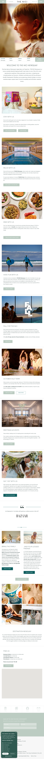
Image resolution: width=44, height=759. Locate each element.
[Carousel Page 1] (17, 527)
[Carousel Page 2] (18, 527)
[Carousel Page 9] (24, 527)
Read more (9, 738)
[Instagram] (21, 603)
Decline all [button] (12, 753)
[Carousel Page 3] (19, 527)
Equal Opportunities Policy (23, 756)
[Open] (12, 594)
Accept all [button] (5, 753)
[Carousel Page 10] (25, 527)
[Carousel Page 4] (20, 527)
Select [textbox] (28, 60)
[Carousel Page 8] (23, 527)
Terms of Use (33, 756)
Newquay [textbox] (3, 60)
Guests (20, 58)
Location (3, 58)
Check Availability (39, 59)
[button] (22, 682)
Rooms (28, 58)
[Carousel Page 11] (26, 527)
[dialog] (9, 745)
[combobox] (4, 60)
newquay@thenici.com (17, 745)
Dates (11, 58)
